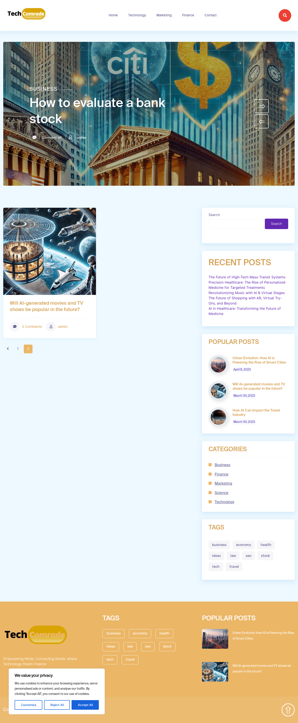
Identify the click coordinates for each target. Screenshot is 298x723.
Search (214, 215)
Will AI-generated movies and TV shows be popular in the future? (46, 306)
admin (81, 137)
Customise (28, 705)
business (219, 545)
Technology (137, 15)
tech (216, 567)
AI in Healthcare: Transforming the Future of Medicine (245, 311)
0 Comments (31, 326)
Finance (188, 15)
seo (248, 556)
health (266, 545)
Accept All (85, 705)
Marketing (164, 15)
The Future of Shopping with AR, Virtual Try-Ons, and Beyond (245, 300)
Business (43, 89)
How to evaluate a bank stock (97, 111)
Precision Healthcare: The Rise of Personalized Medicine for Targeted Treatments (247, 285)
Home (113, 15)
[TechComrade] (26, 15)
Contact (211, 15)
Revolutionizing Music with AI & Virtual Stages (247, 293)
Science (221, 493)
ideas (216, 556)
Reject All (57, 705)
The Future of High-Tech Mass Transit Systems (247, 277)
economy (243, 545)
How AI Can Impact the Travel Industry (256, 413)
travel (234, 567)
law (233, 556)
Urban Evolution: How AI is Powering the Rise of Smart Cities (259, 360)
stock (265, 556)
